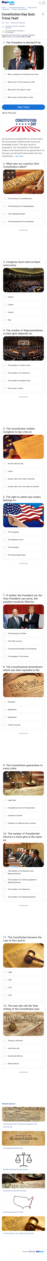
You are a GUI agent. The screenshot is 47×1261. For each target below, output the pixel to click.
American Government (18, 23)
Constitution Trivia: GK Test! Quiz (14, 1191)
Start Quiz (23, 107)
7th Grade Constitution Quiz (13, 1148)
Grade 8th (22, 26)
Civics (7, 23)
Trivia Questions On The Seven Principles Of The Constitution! (20, 1125)
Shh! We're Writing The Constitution (15, 1169)
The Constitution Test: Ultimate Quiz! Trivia (18, 1233)
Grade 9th (8, 28)
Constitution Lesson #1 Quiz (13, 1212)
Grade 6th (8, 26)
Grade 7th (15, 26)
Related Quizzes (8, 1104)
